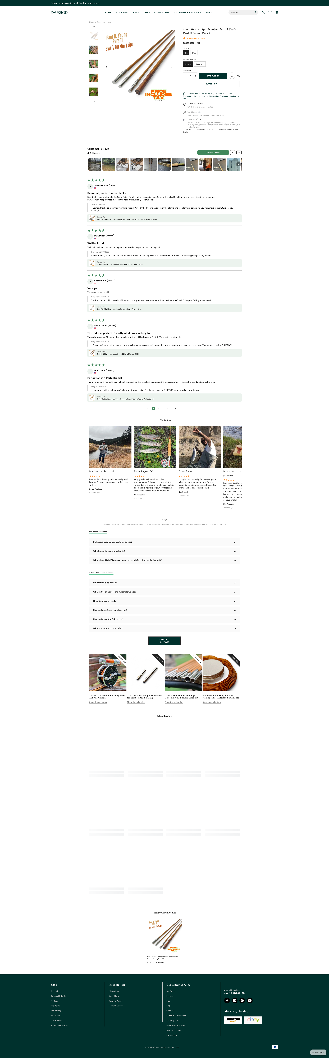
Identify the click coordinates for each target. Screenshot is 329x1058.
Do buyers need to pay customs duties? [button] (112, 542)
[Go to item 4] (136, 164)
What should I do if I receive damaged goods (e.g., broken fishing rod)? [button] (127, 560)
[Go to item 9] (205, 164)
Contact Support (164, 641)
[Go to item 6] (164, 164)
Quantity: (187, 70)
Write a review (213, 152)
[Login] (263, 12)
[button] (106, 67)
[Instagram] (234, 1000)
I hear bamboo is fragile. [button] (104, 601)
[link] (232, 76)
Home (91, 22)
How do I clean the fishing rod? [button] (108, 619)
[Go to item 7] (178, 164)
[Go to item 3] (122, 164)
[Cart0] (276, 12)
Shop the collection (98, 702)
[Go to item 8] (192, 164)
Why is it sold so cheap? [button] (105, 582)
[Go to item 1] (94, 164)
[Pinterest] (242, 1000)
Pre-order (213, 75)
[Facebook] (227, 1000)
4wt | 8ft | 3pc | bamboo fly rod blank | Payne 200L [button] (118, 354)
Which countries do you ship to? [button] (109, 551)
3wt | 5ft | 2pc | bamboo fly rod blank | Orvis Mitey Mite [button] (120, 264)
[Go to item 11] (233, 164)
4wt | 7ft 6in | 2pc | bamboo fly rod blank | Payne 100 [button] (119, 309)
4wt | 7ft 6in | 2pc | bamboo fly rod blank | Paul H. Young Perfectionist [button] (125, 399)
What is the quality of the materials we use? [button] (114, 591)
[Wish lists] (270, 12)
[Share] (237, 76)
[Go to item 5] (150, 164)
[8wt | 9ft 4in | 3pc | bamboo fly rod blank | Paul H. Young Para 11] (164, 936)
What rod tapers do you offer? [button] (108, 628)
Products (101, 22)
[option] (139, 67)
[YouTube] (250, 1000)
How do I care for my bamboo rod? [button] (110, 610)
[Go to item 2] (108, 164)
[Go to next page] (180, 408)
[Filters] (232, 152)
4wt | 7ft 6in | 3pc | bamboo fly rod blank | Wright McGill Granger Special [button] (127, 219)
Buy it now (211, 83)
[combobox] (240, 12)
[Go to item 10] (219, 164)
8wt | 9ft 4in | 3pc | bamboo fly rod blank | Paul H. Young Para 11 (163, 958)
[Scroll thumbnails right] (238, 164)
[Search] (243, 12)
